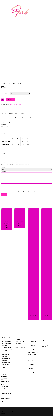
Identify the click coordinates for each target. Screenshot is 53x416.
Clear (11, 95)
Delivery (18, 339)
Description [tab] (4, 113)
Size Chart (18, 337)
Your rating (3, 167)
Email (2, 185)
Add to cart (10, 99)
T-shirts (19, 104)
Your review (3, 171)
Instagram (31, 372)
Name (2, 179)
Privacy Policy (33, 341)
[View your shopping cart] (47, 11)
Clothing (11, 104)
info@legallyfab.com (46, 340)
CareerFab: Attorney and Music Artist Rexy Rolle (7, 354)
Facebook (31, 364)
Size (6, 93)
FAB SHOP (16, 104)
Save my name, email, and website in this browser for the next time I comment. (19, 191)
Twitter (31, 368)
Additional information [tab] (14, 113)
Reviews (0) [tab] (23, 113)
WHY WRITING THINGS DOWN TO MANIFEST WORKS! (6, 342)
